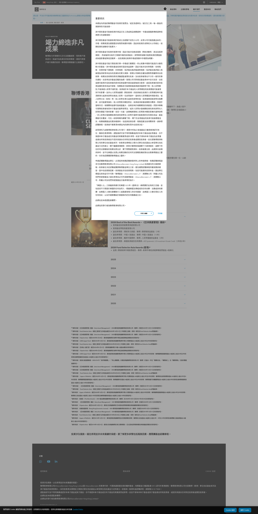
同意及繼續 (144, 213)
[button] (165, 8)
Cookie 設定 (230, 510)
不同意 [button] (160, 213)
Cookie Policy (78, 509)
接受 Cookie (244, 510)
